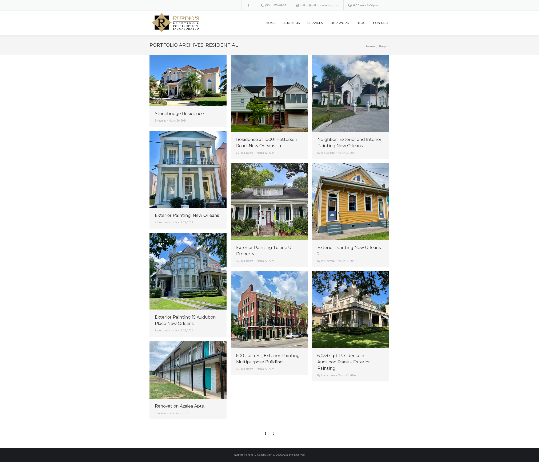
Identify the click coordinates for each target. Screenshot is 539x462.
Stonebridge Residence (179, 113)
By (160, 120)
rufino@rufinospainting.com (319, 5)
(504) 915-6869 (276, 5)
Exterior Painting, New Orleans (187, 215)
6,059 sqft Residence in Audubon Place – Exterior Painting (343, 362)
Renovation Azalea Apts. (180, 406)
